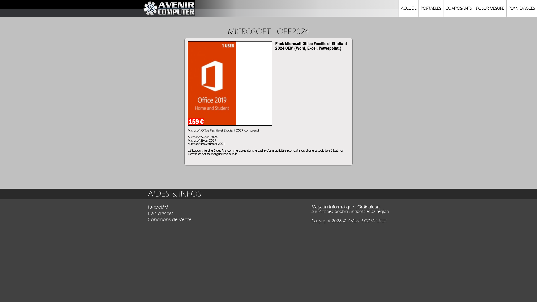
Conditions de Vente (169, 219)
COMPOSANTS (459, 8)
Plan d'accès (160, 213)
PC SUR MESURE (490, 8)
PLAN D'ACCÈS (522, 8)
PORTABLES (431, 8)
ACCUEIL (408, 8)
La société (158, 207)
